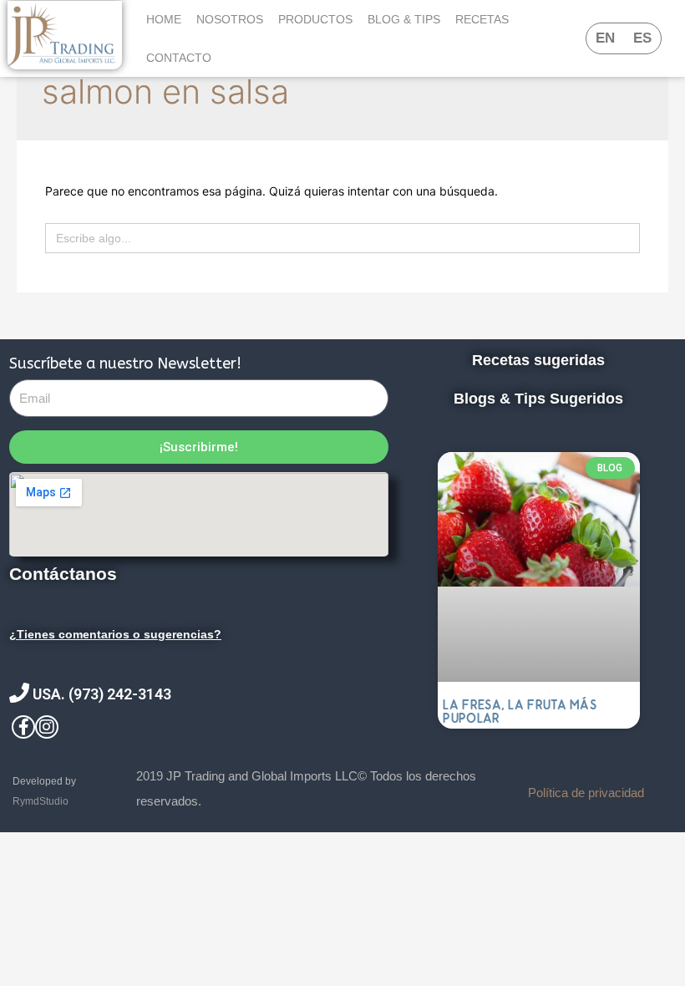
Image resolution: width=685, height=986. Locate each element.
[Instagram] (46, 727)
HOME (163, 19)
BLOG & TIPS (404, 19)
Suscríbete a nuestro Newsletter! (125, 363)
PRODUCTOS (315, 19)
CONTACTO (178, 57)
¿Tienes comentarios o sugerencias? (115, 634)
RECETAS (482, 19)
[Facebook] (23, 727)
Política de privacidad (586, 792)
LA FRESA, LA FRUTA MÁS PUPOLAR (519, 711)
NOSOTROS (229, 19)
